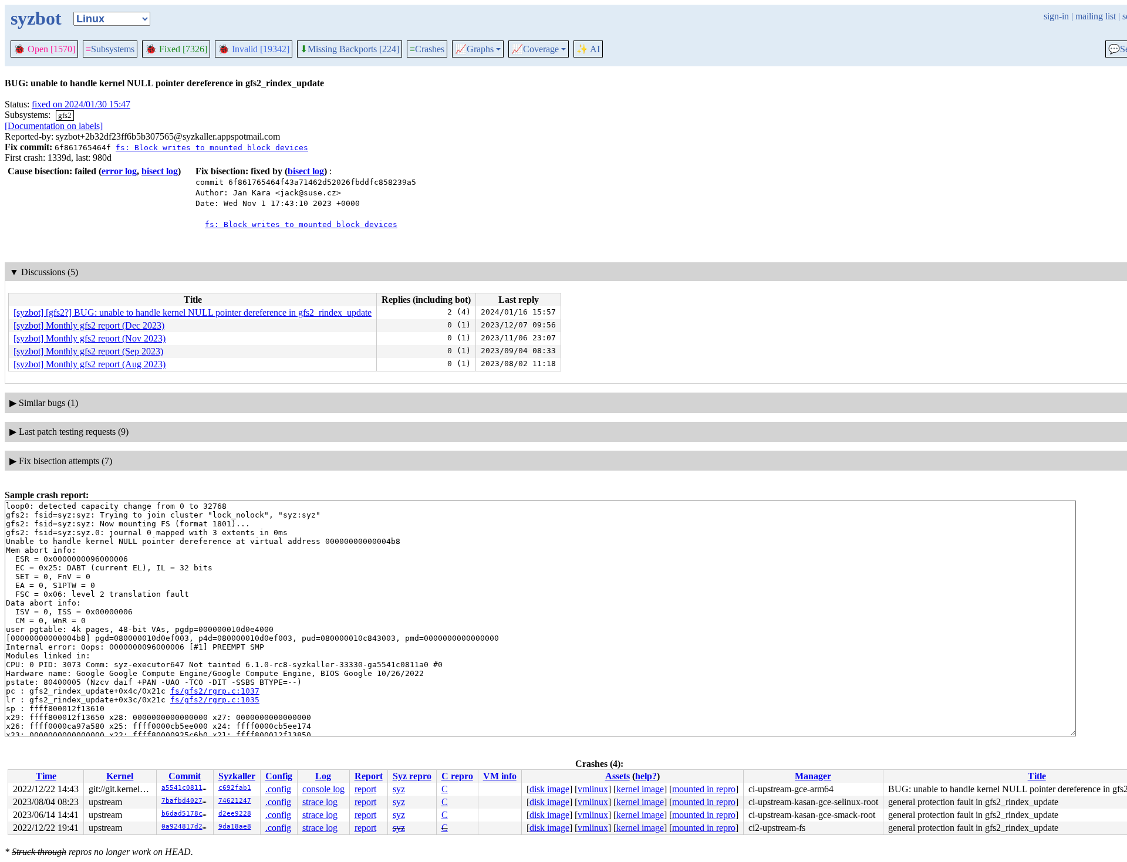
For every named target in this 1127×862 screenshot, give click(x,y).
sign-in (1056, 16)
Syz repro (412, 776)
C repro (457, 776)
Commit (184, 776)
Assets (617, 776)
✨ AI (588, 49)
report (365, 789)
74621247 (234, 800)
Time (46, 776)
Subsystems (110, 49)
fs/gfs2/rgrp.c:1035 (214, 699)
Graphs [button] (474, 49)
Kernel (119, 776)
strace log (320, 802)
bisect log (159, 171)
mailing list (1095, 16)
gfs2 (65, 115)
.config (278, 789)
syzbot (36, 18)
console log (323, 789)
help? (646, 776)
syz (399, 789)
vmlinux (593, 789)
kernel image (640, 789)
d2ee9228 (234, 813)
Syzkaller (236, 776)
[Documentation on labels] (54, 126)
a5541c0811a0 (186, 788)
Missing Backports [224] (349, 49)
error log (119, 171)
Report (369, 776)
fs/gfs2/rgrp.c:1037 (214, 691)
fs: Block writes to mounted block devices (212, 147)
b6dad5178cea (186, 813)
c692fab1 (234, 788)
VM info (500, 776)
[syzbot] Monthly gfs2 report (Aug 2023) (90, 364)
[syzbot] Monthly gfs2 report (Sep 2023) (88, 351)
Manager (813, 776)
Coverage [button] (535, 49)
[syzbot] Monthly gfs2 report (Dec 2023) (89, 325)
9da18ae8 (234, 826)
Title (1037, 776)
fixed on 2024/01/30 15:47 (81, 104)
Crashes (427, 49)
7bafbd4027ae (186, 800)
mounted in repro (703, 789)
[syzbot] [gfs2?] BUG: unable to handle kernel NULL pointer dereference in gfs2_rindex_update (193, 312)
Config (278, 776)
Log (323, 776)
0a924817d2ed (186, 826)
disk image (549, 789)
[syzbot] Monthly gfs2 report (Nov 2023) (90, 338)
